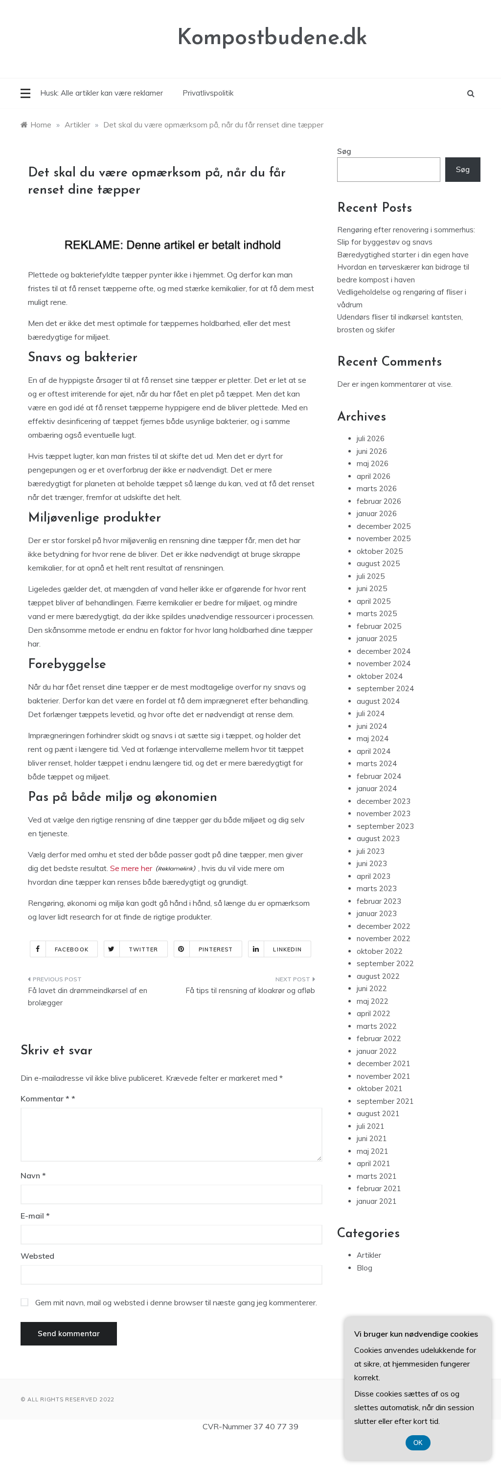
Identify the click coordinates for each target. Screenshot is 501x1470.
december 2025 (383, 526)
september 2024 (385, 688)
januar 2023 (377, 913)
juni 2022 (372, 988)
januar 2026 (377, 513)
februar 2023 (379, 901)
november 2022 (383, 938)
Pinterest (216, 949)
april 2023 (373, 876)
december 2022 (383, 926)
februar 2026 (379, 501)
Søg (344, 151)
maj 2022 (372, 1001)
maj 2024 (372, 738)
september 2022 (385, 963)
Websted (37, 1256)
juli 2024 (371, 713)
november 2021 (383, 1076)
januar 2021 (377, 1201)
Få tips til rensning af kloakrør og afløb (250, 990)
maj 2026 (372, 463)
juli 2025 (371, 576)
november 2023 (383, 813)
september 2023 (385, 826)
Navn (33, 1175)
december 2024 (383, 651)
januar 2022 (377, 1051)
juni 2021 (372, 1138)
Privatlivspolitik (207, 93)
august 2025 (378, 563)
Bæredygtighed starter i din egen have (403, 254)
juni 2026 (372, 451)
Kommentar (45, 1098)
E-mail (35, 1216)
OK (418, 1442)
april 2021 (373, 1163)
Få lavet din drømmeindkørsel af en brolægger (87, 997)
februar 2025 (379, 626)
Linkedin (287, 949)
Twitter (144, 949)
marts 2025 (377, 613)
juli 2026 (371, 438)
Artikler (369, 1255)
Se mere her (131, 868)
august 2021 (378, 1113)
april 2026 (373, 476)
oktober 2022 (380, 951)
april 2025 (373, 601)
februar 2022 (379, 1038)
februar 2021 (379, 1188)
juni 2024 (372, 726)
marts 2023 (377, 888)
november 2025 (383, 538)
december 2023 (383, 801)
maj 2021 (372, 1151)
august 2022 (378, 976)
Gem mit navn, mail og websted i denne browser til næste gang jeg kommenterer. (176, 1302)
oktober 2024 (380, 676)
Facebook (72, 949)
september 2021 (385, 1101)
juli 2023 (371, 851)
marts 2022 (377, 1026)
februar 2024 (379, 776)
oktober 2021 (380, 1088)
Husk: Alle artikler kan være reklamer (101, 93)
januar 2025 (377, 638)
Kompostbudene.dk (272, 38)
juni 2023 (372, 863)
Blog (364, 1267)
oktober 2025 (380, 551)
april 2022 (373, 1013)
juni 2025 (372, 588)
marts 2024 (377, 763)
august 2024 (378, 701)
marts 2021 (377, 1176)
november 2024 (383, 663)
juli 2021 (371, 1126)
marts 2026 (377, 488)
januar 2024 (377, 788)
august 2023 (378, 838)
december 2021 (383, 1063)
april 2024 (373, 751)
